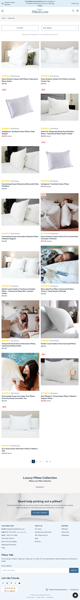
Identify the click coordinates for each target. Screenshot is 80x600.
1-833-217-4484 (11, 535)
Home (3, 18)
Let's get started (40, 513)
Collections (11, 18)
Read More (40, 487)
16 (46, 461)
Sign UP (74, 570)
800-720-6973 (11, 532)
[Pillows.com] (40, 11)
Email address (6, 566)
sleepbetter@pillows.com (15, 529)
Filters (20, 28)
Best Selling (47, 28)
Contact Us (75, 3)
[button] (2, 11)
